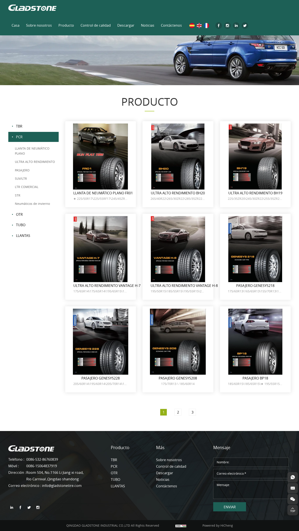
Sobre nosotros (39, 25)
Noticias (147, 25)
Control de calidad (96, 25)
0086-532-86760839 (42, 459)
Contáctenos (171, 25)
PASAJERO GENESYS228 (100, 378)
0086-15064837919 (41, 466)
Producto (66, 25)
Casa (15, 25)
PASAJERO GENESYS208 (178, 378)
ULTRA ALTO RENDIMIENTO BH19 (255, 193)
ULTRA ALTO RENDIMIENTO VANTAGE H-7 (107, 285)
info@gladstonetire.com (62, 485)
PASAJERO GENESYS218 (255, 285)
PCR (19, 136)
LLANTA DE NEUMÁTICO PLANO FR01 (103, 193)
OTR (19, 214)
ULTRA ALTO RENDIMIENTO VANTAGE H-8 (184, 285)
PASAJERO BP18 (255, 378)
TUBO (20, 224)
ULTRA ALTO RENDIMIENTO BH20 (178, 193)
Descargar (125, 25)
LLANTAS (23, 235)
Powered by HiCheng (217, 525)
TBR (19, 126)
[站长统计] (180, 525)
